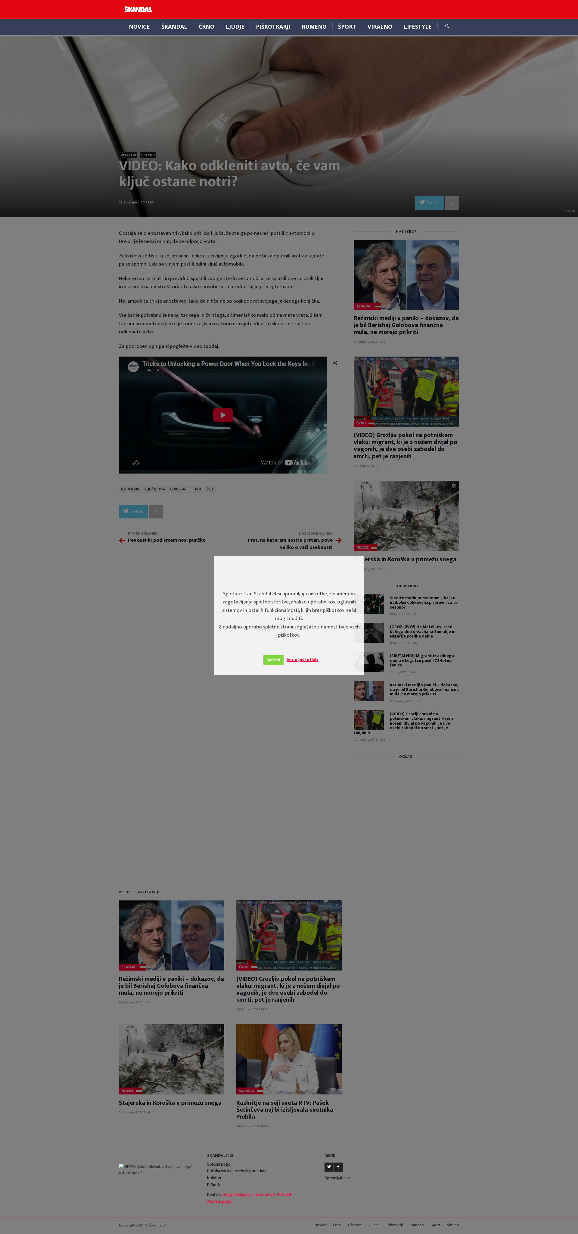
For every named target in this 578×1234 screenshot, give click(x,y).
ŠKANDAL (174, 26)
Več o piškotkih (302, 659)
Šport (347, 26)
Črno (206, 26)
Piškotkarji (273, 26)
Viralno (380, 26)
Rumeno (314, 26)
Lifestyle (418, 26)
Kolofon (214, 1177)
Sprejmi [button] (273, 659)
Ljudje (235, 26)
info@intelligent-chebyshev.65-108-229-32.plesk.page (250, 1198)
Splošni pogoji (219, 1164)
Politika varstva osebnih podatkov (236, 1170)
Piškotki (214, 1184)
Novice (139, 26)
